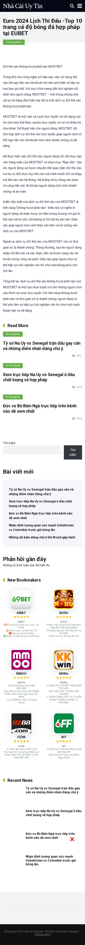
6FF (63, 737)
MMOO (21, 673)
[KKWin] (64, 669)
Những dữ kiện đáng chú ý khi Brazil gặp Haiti (42, 537)
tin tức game (14, 42)
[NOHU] (64, 608)
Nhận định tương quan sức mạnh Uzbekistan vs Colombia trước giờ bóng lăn (41, 527)
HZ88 (21, 737)
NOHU (63, 613)
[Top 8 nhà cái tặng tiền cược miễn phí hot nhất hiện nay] (22, 5)
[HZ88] (21, 732)
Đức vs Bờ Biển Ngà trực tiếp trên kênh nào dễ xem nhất (41, 516)
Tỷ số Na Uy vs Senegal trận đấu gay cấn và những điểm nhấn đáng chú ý (41, 346)
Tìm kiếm (9, 443)
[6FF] (64, 732)
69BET (21, 613)
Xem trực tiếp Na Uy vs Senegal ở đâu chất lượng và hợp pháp (39, 377)
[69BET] (21, 608)
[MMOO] (21, 669)
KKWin (63, 673)
